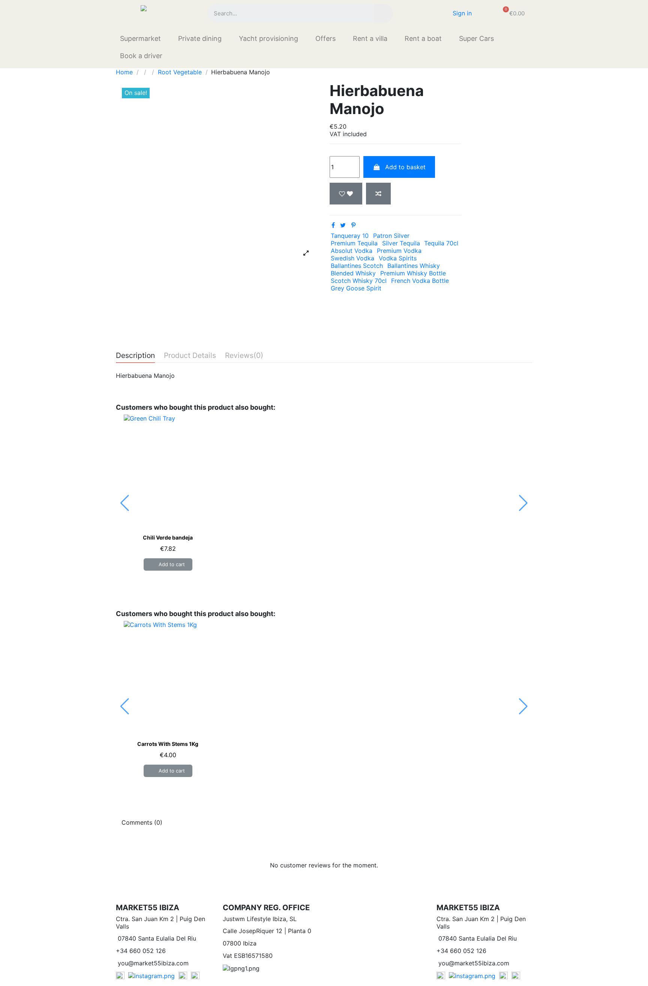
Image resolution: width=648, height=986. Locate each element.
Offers (325, 38)
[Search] (383, 13)
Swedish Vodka (352, 258)
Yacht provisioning (268, 38)
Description (135, 356)
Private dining (200, 38)
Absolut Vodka (351, 250)
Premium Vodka (399, 250)
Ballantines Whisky (413, 265)
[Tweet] (343, 225)
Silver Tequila (401, 243)
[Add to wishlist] (346, 193)
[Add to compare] (378, 193)
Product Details (190, 356)
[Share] (333, 225)
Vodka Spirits (398, 258)
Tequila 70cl (441, 243)
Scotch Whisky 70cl (359, 280)
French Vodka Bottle (420, 280)
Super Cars (476, 38)
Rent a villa (370, 38)
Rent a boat (423, 38)
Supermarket (140, 38)
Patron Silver (391, 235)
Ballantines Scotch (357, 265)
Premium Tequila (354, 243)
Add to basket (405, 167)
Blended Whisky (353, 273)
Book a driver (141, 56)
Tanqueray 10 (350, 235)
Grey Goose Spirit (356, 288)
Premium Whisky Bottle (413, 273)
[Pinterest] (353, 225)
